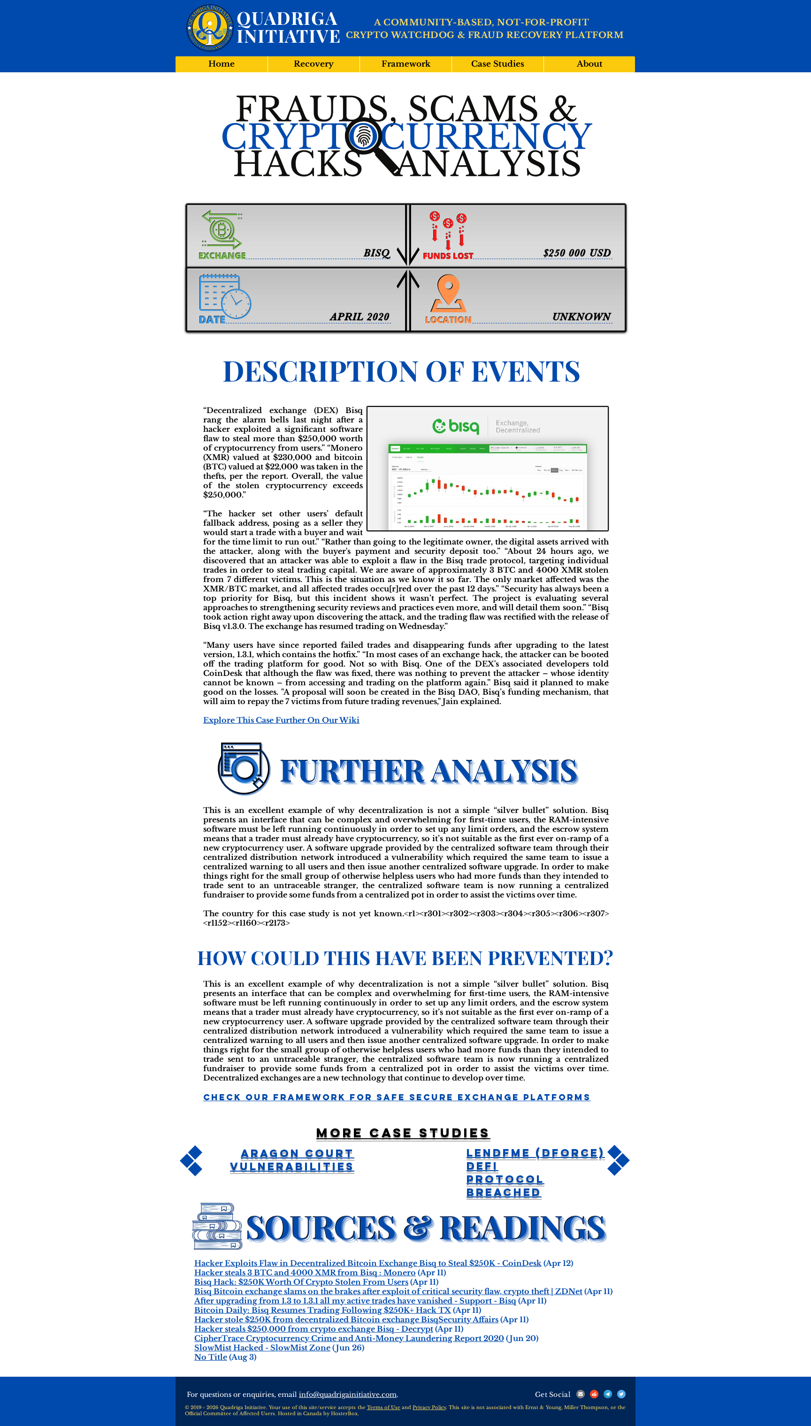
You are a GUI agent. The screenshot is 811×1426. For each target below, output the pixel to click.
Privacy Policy (429, 1407)
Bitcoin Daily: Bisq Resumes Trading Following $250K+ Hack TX (322, 1310)
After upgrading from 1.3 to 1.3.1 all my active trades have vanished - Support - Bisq (355, 1300)
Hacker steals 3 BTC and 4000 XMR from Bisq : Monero (305, 1272)
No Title (210, 1357)
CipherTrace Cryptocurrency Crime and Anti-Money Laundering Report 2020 (349, 1338)
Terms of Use (383, 1407)
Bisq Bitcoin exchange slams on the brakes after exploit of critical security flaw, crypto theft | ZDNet (388, 1291)
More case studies (403, 1133)
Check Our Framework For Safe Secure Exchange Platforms (397, 1097)
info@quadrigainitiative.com (348, 1394)
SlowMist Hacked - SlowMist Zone (262, 1347)
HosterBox (344, 1414)
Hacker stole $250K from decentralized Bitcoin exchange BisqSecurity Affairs (346, 1319)
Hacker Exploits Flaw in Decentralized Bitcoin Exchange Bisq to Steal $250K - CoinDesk (368, 1263)
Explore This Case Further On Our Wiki (281, 720)
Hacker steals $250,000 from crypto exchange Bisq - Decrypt (313, 1329)
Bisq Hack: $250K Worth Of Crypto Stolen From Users (301, 1282)
